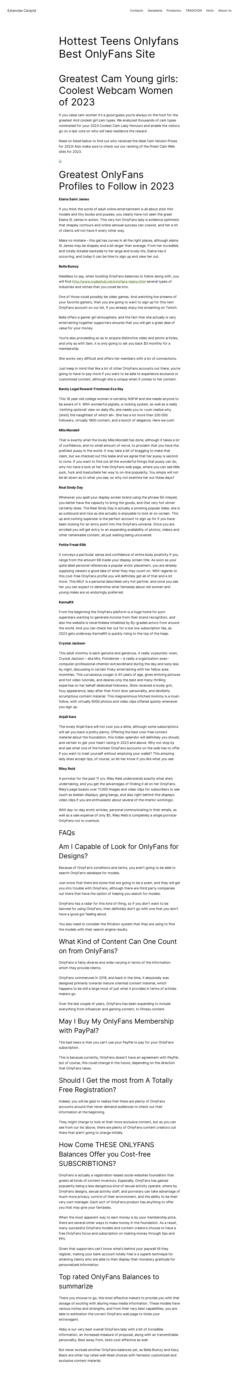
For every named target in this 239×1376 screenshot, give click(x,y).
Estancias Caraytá (21, 11)
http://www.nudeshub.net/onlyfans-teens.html (109, 281)
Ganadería (155, 10)
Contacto (136, 10)
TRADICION (194, 10)
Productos (174, 10)
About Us (225, 10)
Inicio (210, 10)
